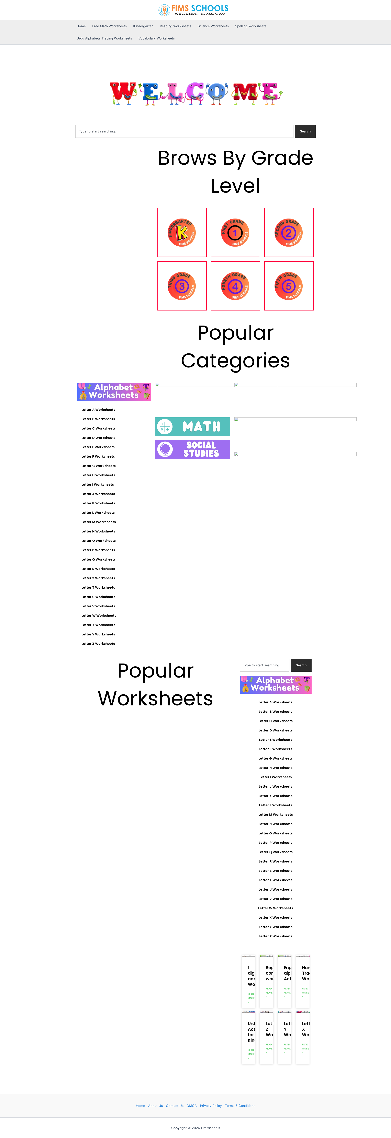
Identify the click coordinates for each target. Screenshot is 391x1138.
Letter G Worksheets (98, 466)
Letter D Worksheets (98, 437)
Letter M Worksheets (98, 522)
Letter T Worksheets (98, 587)
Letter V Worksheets (98, 606)
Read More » (251, 998)
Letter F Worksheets (98, 456)
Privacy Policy (211, 1106)
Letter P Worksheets (98, 550)
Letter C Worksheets (98, 428)
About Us (155, 1106)
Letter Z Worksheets (98, 643)
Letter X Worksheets (98, 625)
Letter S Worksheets (98, 578)
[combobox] (184, 131)
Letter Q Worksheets (98, 559)
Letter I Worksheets (97, 484)
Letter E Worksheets (98, 447)
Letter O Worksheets (98, 540)
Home (81, 26)
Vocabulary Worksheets (156, 38)
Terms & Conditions (240, 1106)
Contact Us (174, 1106)
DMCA (192, 1106)
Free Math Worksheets (109, 26)
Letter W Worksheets (98, 615)
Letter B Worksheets (98, 419)
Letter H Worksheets (98, 475)
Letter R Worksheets (98, 568)
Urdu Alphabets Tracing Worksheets (104, 38)
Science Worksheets (213, 26)
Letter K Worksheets (98, 503)
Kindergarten (143, 26)
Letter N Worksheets (98, 531)
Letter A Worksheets (98, 409)
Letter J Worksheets (98, 494)
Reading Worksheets (175, 26)
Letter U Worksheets (98, 597)
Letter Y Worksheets (98, 634)
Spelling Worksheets (250, 26)
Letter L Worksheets (98, 512)
